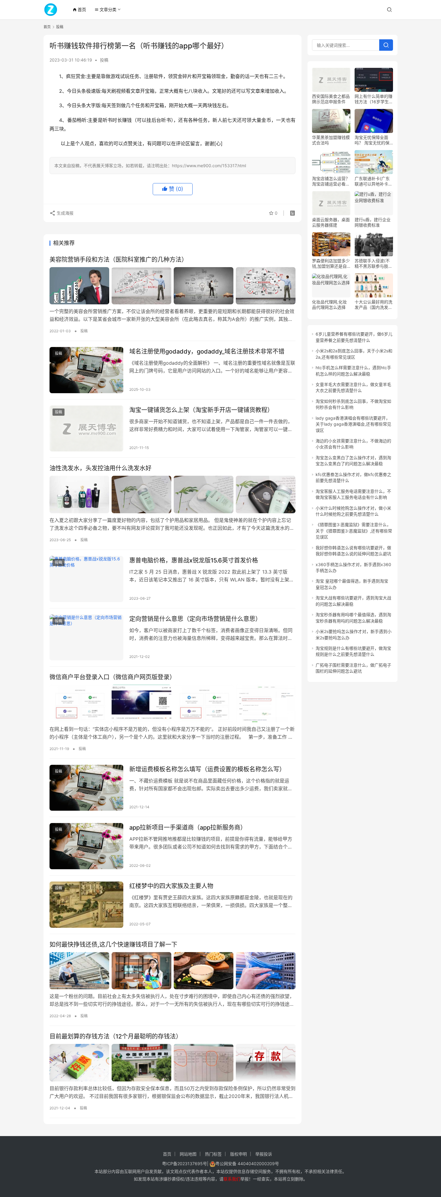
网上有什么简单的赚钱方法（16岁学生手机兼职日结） (374, 99)
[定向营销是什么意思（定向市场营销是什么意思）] (86, 637)
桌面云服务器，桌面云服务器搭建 (331, 222)
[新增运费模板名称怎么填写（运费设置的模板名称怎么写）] (86, 788)
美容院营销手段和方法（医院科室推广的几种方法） (119, 259)
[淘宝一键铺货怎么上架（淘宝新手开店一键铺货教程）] (86, 429)
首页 (79, 9)
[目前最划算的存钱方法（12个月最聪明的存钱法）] (173, 1062)
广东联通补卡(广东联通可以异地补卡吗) (372, 181)
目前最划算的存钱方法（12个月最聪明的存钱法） (116, 1036)
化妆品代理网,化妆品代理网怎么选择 (329, 304)
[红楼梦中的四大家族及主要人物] (86, 905)
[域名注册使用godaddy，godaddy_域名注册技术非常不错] (86, 370)
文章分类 (105, 9)
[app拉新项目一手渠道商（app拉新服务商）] (86, 846)
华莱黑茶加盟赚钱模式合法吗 (331, 140)
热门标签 (213, 1153)
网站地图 (188, 1153)
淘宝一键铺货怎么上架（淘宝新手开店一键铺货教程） (201, 410)
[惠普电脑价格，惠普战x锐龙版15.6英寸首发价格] (86, 579)
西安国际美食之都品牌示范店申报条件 (331, 99)
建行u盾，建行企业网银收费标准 (373, 222)
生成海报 (65, 213)
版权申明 (238, 1153)
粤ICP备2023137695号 (184, 1163)
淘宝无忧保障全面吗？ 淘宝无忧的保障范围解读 (372, 140)
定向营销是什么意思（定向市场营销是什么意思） (195, 619)
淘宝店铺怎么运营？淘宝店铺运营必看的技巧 (331, 181)
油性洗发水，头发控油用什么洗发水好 (101, 468)
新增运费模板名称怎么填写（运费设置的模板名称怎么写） (207, 769)
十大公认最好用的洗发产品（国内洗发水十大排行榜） (373, 304)
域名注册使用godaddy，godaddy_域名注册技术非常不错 (206, 351)
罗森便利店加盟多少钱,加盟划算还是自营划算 (331, 263)
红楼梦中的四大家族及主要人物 (171, 886)
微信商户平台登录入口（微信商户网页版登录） (113, 677)
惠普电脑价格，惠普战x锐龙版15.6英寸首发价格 (193, 560)
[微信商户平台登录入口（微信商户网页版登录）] (173, 703)
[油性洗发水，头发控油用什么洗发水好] (173, 494)
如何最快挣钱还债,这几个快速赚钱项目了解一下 (113, 944)
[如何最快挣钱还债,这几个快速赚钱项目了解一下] (173, 970)
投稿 (104, 59)
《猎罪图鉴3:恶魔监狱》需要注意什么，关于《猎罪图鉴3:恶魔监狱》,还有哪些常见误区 (354, 530)
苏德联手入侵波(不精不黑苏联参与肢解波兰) (373, 263)
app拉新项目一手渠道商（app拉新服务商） (187, 827)
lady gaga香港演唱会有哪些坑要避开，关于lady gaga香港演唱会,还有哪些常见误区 (353, 424)
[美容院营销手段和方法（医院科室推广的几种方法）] (173, 285)
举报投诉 (263, 1153)
